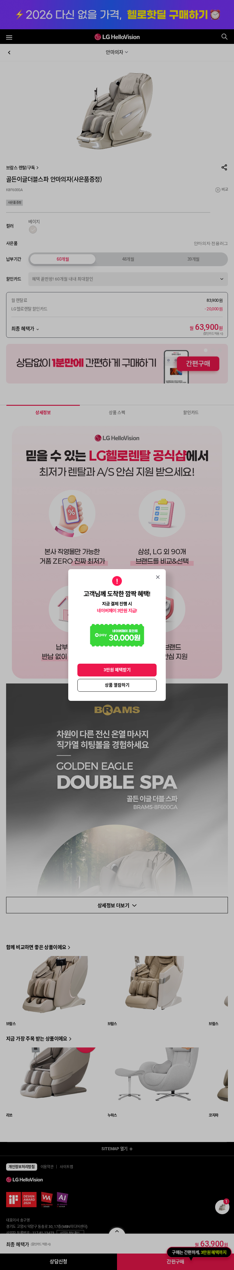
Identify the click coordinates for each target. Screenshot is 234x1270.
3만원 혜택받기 (117, 669)
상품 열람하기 (117, 685)
